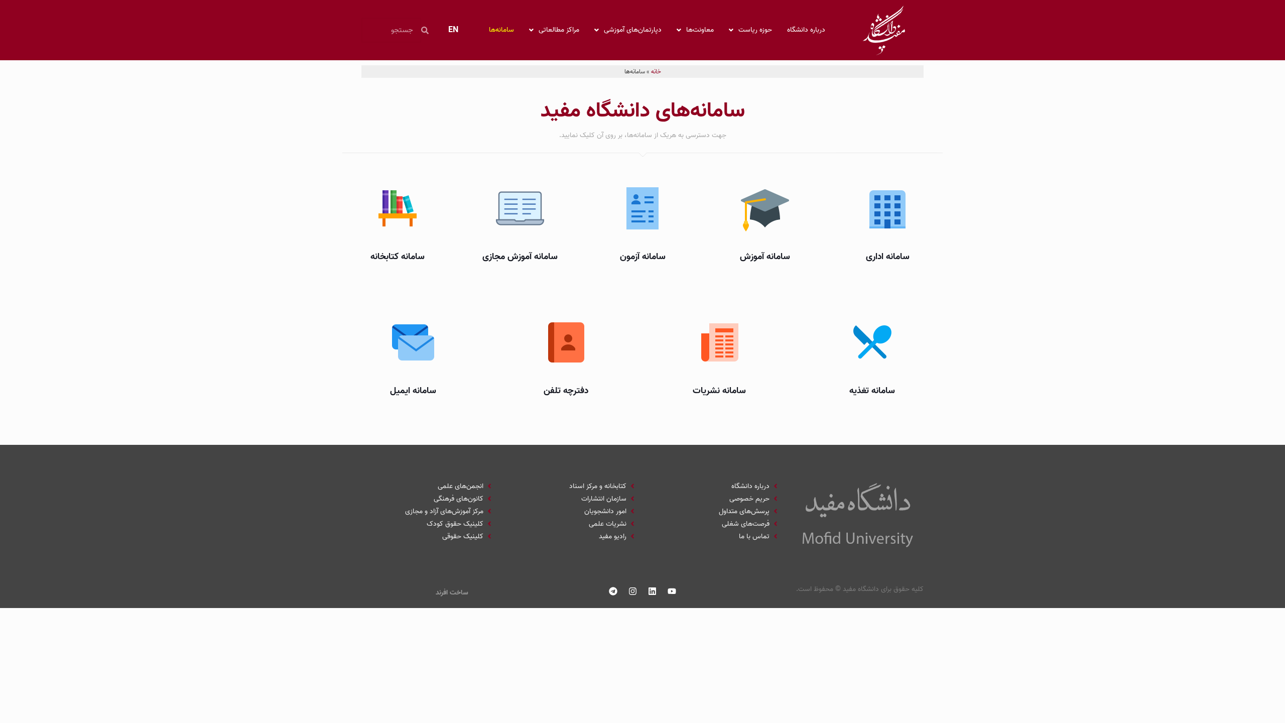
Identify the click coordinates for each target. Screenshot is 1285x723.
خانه (656, 71)
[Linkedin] (652, 591)
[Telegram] (613, 591)
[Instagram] (632, 591)
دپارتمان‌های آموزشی (633, 30)
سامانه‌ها (501, 30)
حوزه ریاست (755, 30)
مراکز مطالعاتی (559, 30)
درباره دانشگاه (806, 30)
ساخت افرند (452, 592)
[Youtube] (672, 591)
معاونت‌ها (700, 30)
